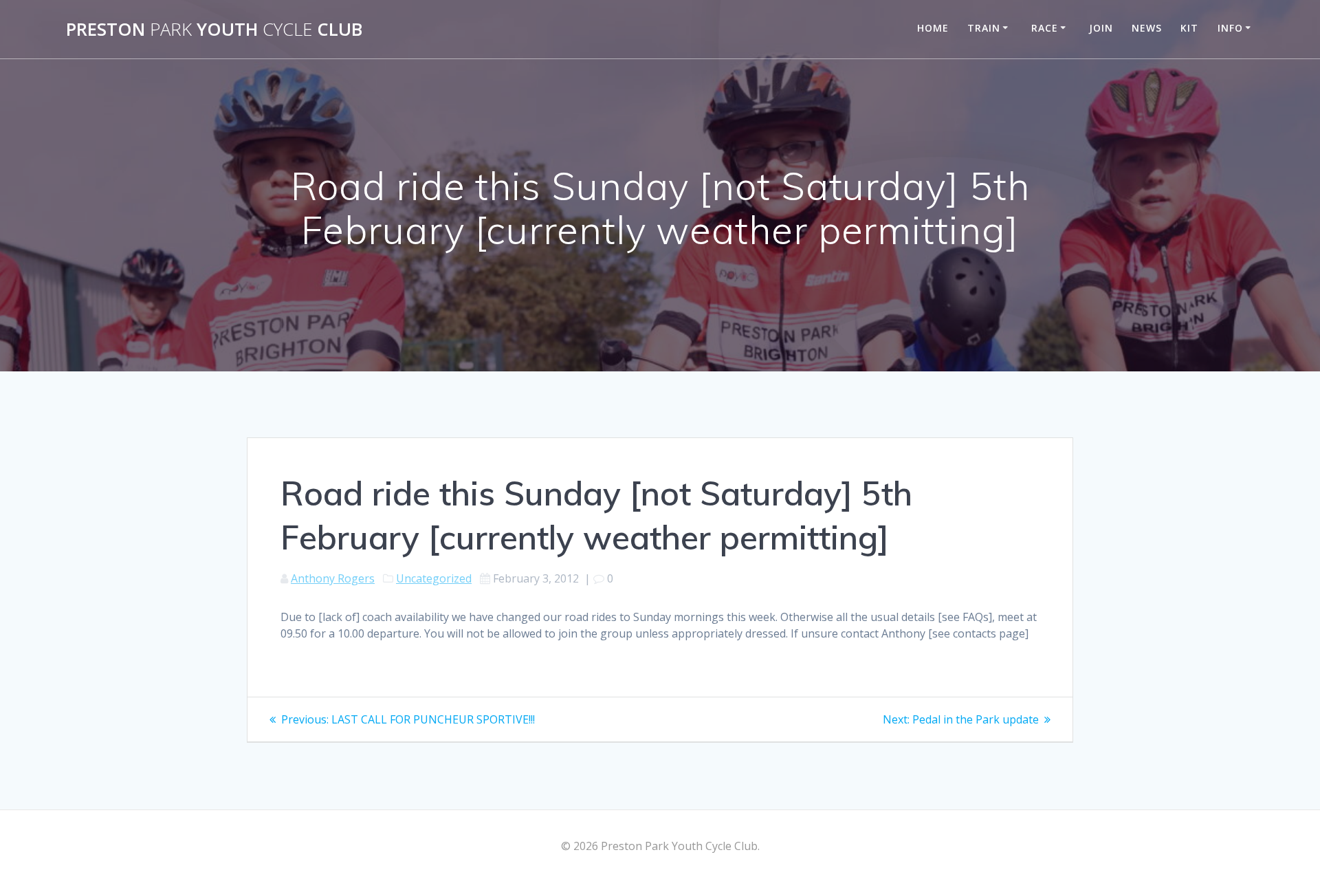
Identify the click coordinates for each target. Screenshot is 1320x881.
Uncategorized (434, 578)
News (1147, 27)
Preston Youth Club (214, 30)
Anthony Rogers (333, 578)
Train (983, 27)
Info (1230, 27)
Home (933, 27)
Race (1044, 27)
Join (1101, 27)
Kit (1189, 27)
